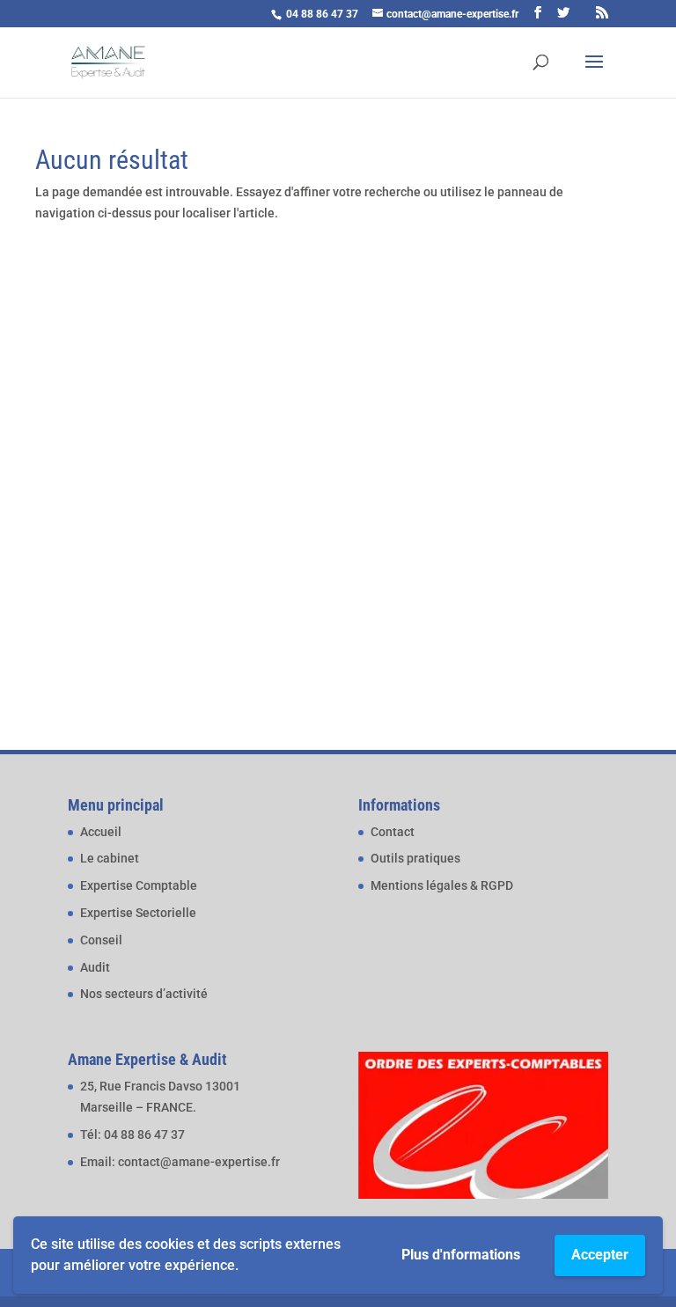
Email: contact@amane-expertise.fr (180, 1162)
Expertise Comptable (138, 885)
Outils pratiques (415, 858)
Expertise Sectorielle (138, 913)
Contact (393, 832)
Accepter (599, 1254)
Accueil (100, 832)
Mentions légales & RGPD (442, 885)
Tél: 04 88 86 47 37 (132, 1134)
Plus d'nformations (460, 1254)
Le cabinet (109, 858)
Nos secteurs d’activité (144, 994)
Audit (95, 967)
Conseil (101, 940)
